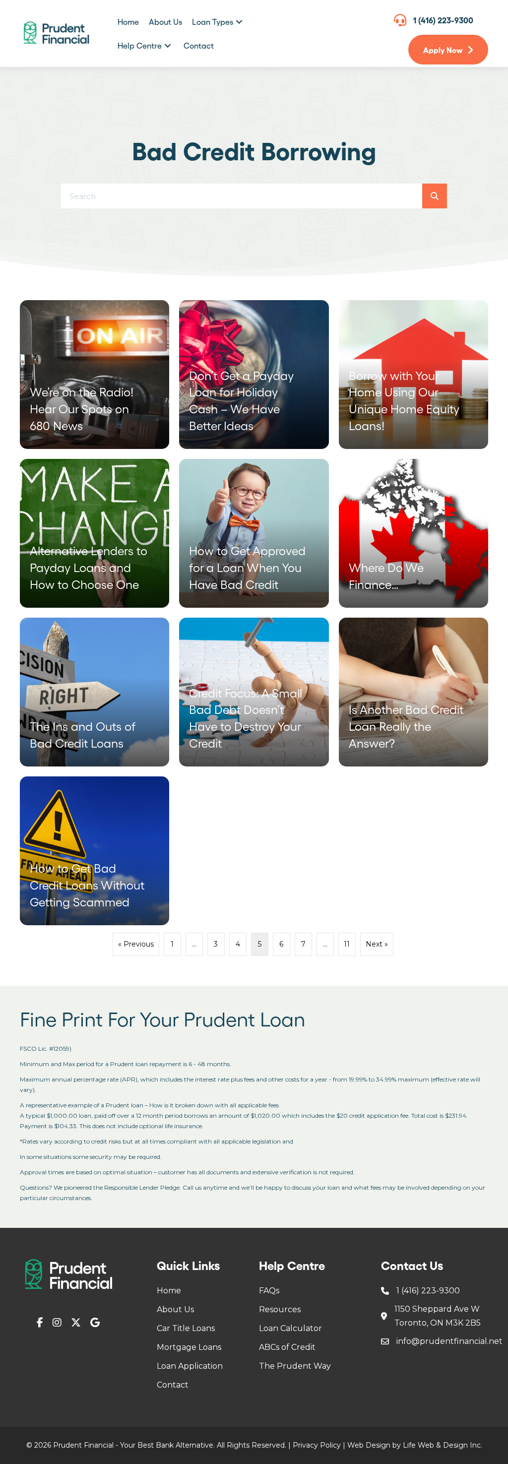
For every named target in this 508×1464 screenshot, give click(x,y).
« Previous (136, 944)
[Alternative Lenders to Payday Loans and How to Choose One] (94, 533)
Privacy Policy (317, 1445)
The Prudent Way (295, 1366)
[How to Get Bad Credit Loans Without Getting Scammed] (94, 850)
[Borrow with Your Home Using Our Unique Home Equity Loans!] (413, 374)
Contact (173, 1385)
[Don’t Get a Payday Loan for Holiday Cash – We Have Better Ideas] (253, 374)
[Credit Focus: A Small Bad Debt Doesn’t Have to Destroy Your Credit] (253, 692)
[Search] (434, 196)
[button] (239, 21)
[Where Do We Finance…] (413, 533)
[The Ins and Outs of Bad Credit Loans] (94, 692)
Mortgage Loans (189, 1347)
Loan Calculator (290, 1328)
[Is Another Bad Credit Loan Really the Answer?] (413, 692)
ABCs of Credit (287, 1347)
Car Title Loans (186, 1328)
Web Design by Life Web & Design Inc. (414, 1445)
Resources (280, 1309)
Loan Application (190, 1366)
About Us (175, 1309)
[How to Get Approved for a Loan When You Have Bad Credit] (253, 533)
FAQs (269, 1290)
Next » (377, 944)
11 (347, 944)
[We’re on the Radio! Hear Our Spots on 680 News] (94, 374)
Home (169, 1290)
